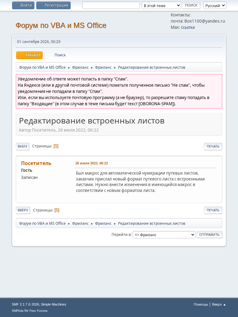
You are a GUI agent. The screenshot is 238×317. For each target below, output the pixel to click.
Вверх (23, 210)
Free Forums (38, 310)
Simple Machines (53, 304)
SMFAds (18, 310)
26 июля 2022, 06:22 (91, 163)
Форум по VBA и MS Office (60, 25)
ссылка (188, 27)
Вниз (22, 146)
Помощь (201, 304)
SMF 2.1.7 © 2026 (25, 304)
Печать (213, 146)
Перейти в (121, 234)
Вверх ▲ (219, 304)
